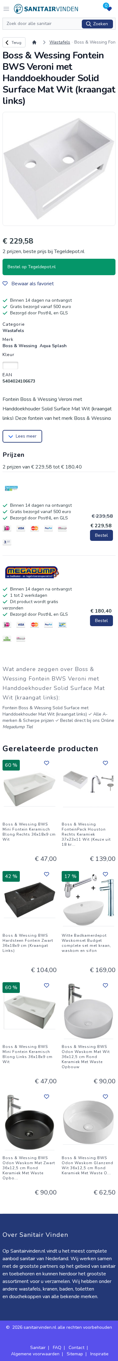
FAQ (57, 1348)
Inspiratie (99, 1354)
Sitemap (75, 1354)
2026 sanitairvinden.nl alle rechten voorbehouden (62, 1327)
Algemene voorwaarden (35, 1354)
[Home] (35, 42)
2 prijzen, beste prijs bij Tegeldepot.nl (43, 251)
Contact (76, 1348)
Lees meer (26, 436)
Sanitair (38, 1348)
